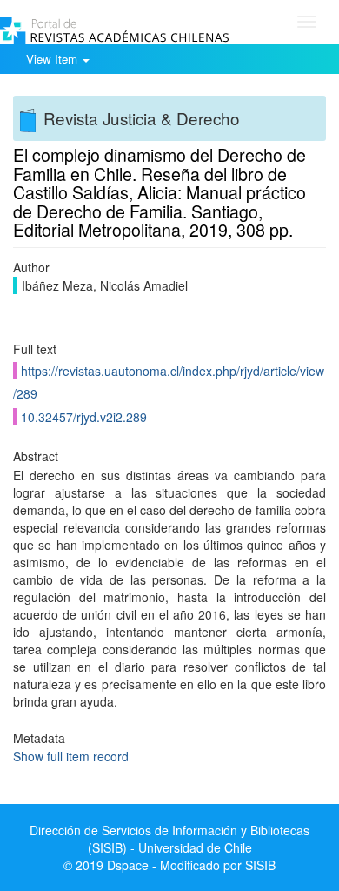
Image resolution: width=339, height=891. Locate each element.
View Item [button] (53, 58)
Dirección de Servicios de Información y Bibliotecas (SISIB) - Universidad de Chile (169, 838)
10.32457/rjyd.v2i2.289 (84, 416)
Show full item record (71, 756)
